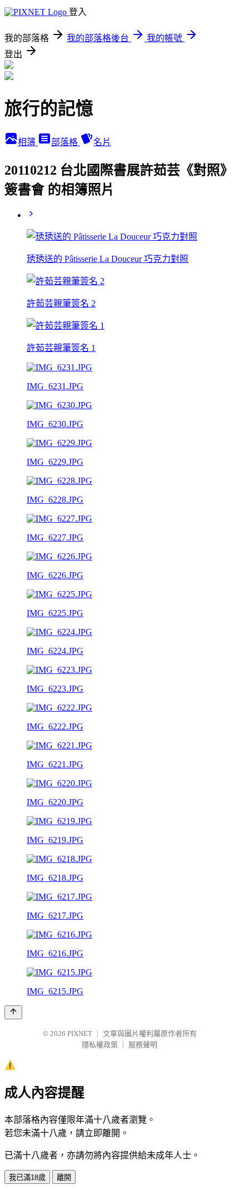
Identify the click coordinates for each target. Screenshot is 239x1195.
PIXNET (79, 1033)
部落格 (65, 142)
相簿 (28, 142)
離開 (64, 1177)
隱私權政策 (100, 1044)
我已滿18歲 (27, 1177)
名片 (102, 142)
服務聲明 (142, 1044)
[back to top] (13, 1012)
